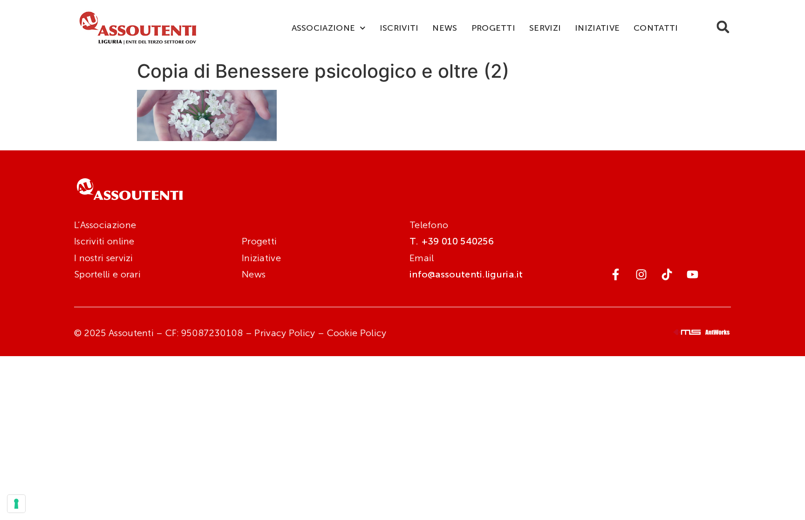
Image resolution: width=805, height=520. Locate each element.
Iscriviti (399, 28)
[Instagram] (641, 274)
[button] (723, 27)
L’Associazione (105, 224)
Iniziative (597, 28)
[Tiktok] (667, 274)
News (444, 28)
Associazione (323, 28)
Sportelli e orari (107, 274)
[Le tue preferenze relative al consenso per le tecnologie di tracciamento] (16, 504)
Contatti (656, 28)
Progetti (493, 28)
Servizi (545, 28)
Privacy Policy (284, 332)
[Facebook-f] (616, 274)
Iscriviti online (104, 241)
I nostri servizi (103, 257)
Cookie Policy (357, 332)
